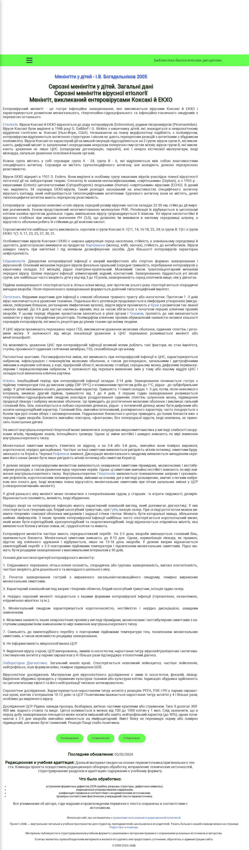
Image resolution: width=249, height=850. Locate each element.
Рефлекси (61, 454)
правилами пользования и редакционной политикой (147, 817)
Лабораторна (15, 663)
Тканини (136, 313)
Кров (155, 305)
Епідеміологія (14, 261)
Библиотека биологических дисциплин (188, 60)
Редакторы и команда (124, 827)
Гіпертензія (106, 474)
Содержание (101, 738)
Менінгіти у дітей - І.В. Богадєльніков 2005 (101, 76)
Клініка (9, 381)
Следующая (132, 738)
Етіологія (10, 124)
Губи (114, 510)
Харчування (95, 245)
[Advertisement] (124, 27)
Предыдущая (69, 738)
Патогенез (11, 297)
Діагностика (37, 663)
